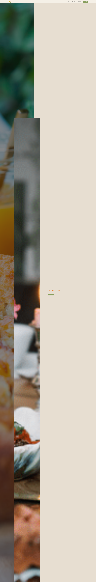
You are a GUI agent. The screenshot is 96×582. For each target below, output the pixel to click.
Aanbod (69, 1)
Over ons (73, 1)
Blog (76, 1)
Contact (79, 1)
